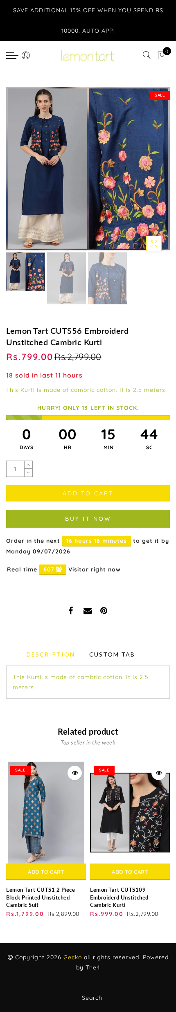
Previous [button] (21, 173)
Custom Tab (112, 654)
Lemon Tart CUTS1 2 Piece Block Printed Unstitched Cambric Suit (40, 897)
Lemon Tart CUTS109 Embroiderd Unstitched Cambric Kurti (119, 897)
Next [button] (144, 173)
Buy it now (88, 518)
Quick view (75, 773)
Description (51, 654)
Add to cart (46, 871)
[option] (88, 168)
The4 (93, 967)
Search (92, 997)
